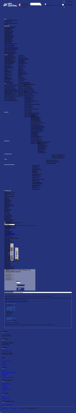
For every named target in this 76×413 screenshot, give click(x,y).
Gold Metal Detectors (41, 151)
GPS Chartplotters (28, 110)
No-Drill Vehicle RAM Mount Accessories (37, 126)
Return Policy (5, 387)
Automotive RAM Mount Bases (36, 117)
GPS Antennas (20, 67)
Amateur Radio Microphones (9, 35)
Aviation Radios (6, 251)
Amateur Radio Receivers (8, 256)
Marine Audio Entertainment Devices (32, 104)
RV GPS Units (6, 211)
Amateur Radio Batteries (8, 28)
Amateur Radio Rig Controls (8, 37)
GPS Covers (20, 76)
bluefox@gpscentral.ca (7, 404)
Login (53, 5)
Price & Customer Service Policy (9, 372)
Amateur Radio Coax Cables (9, 31)
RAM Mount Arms (34, 114)
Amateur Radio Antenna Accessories (10, 53)
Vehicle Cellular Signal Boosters (37, 183)
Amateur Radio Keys (7, 34)
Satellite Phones (35, 180)
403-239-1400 (8, 351)
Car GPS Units (21, 55)
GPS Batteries (20, 70)
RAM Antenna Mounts (34, 132)
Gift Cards (4, 390)
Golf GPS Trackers (21, 63)
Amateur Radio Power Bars (8, 260)
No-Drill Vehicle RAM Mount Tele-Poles (37, 128)
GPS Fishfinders (28, 102)
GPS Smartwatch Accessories (23, 73)
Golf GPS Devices (21, 60)
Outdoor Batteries (36, 165)
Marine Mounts (6, 230)
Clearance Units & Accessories (11, 20)
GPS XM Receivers (21, 77)
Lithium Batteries (35, 166)
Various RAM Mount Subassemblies (37, 136)
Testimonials (5, 374)
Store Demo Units (8, 21)
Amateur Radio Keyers (8, 42)
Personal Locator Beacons (24, 82)
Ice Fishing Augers (28, 98)
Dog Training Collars (35, 175)
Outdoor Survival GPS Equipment (9, 164)
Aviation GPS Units (22, 57)
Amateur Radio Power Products (9, 255)
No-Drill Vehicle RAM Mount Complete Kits (38, 127)
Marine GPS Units (8, 215)
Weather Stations (36, 189)
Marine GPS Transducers (30, 91)
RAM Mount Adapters (35, 113)
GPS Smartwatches (21, 62)
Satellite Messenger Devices (24, 83)
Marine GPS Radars (29, 94)
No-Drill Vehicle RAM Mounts (37, 125)
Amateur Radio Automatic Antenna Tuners (11, 48)
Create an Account (58, 5)
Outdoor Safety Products (36, 187)
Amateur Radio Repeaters (8, 257)
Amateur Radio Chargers (8, 41)
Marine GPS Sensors (29, 89)
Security (5, 159)
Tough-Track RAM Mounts (36, 138)
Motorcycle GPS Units (8, 209)
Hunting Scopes (35, 177)
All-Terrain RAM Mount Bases (35, 120)
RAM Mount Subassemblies (36, 131)
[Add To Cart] (21, 285)
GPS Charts (20, 75)
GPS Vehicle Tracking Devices (58, 157)
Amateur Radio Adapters (8, 39)
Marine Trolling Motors (8, 232)
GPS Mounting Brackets (22, 72)
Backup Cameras (35, 170)
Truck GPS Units (7, 212)
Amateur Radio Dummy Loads (9, 54)
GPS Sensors (21, 80)
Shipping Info (5, 385)
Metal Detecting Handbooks (42, 145)
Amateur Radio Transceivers (9, 258)
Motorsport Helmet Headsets (38, 179)
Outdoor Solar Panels (35, 167)
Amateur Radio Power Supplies (9, 261)
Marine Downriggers (29, 105)
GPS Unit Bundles (7, 206)
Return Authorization (6, 398)
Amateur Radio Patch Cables (9, 36)
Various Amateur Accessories (9, 27)
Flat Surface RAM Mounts (35, 137)
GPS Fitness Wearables (23, 58)
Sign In (3, 396)
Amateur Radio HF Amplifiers (9, 46)
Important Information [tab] (18, 292)
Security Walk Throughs (51, 163)
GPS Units (6, 197)
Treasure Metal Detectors (42, 152)
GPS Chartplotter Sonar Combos (31, 108)
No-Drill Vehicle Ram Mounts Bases (36, 129)
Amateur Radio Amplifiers (9, 45)
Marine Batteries (28, 86)
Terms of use (5, 408)
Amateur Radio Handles (8, 32)
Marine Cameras (28, 111)
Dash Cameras (34, 171)
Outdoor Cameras (36, 168)
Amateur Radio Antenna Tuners (11, 47)
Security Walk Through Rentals (52, 161)
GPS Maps (20, 71)
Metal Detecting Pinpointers (42, 147)
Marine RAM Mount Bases (35, 118)
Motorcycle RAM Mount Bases (36, 119)
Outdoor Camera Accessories (37, 169)
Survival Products (36, 185)
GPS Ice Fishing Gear (29, 97)
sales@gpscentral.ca (6, 361)
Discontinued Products (9, 196)
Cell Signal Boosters (36, 182)
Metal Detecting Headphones (42, 146)
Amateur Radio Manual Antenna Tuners (10, 49)
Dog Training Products (37, 174)
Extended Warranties (6, 388)
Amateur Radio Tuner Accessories (10, 50)
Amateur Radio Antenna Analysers (10, 52)
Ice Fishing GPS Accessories (29, 99)
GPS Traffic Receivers (22, 74)
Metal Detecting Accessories (44, 141)
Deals (5, 19)
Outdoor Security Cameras (51, 160)
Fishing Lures (27, 85)
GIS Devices (6, 208)
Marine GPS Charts (29, 107)
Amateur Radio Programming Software (10, 43)
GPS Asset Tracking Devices (58, 154)
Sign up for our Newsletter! (8, 377)
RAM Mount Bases (34, 116)
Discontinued (21, 408)
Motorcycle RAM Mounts (35, 135)
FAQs (3, 363)
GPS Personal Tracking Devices (58, 156)
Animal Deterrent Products (36, 186)
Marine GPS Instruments (30, 95)
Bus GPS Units (6, 207)
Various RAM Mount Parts (36, 140)
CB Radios (6, 252)
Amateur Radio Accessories (10, 26)
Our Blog (4, 375)
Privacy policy (13, 408)
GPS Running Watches (21, 61)
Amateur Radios (7, 247)
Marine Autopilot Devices (8, 231)
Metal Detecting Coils (41, 142)
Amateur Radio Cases (8, 30)
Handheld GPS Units (22, 79)
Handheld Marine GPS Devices (31, 101)
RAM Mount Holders (35, 124)
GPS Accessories (22, 66)
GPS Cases (20, 68)
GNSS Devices (21, 65)
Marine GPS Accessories (30, 84)
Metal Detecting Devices (9, 233)
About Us (4, 370)
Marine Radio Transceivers (8, 83)
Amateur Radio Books (8, 38)
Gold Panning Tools (41, 144)
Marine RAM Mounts (34, 134)
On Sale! (6, 24)
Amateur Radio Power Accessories (10, 259)
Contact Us (4, 364)
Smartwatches (7, 213)
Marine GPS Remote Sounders (31, 92)
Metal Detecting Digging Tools (43, 143)
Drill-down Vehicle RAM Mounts (37, 122)
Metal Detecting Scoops (42, 149)
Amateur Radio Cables (8, 29)
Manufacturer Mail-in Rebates (10, 23)
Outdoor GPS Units (7, 210)
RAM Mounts (6, 112)
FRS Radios (6, 253)
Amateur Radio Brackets (8, 40)
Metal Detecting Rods (41, 148)
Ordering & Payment (6, 383)
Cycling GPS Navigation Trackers (23, 59)
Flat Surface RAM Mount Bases (36, 121)
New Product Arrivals (7, 190)
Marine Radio (6, 254)
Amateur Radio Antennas (9, 51)
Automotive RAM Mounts (35, 133)
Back (8, 235)
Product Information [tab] (8, 292)
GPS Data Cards (20, 69)
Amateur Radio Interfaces (8, 33)
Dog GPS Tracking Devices (36, 176)
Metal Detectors (41, 150)
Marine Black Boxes (29, 88)
